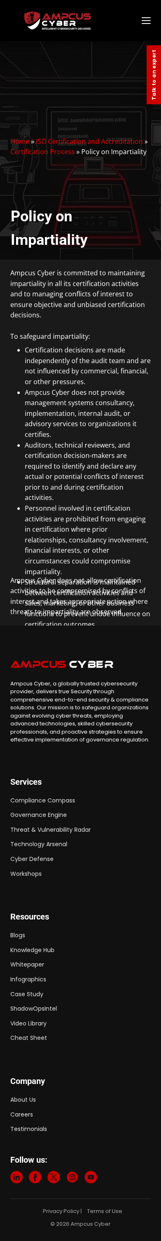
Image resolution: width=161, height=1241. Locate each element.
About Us (23, 1100)
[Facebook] (35, 1179)
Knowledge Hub (32, 950)
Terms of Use (104, 1211)
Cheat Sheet (28, 1038)
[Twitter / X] (53, 1179)
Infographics (28, 979)
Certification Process (42, 151)
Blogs (17, 935)
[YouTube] (91, 1179)
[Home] (79, 20)
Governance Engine (38, 815)
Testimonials (28, 1129)
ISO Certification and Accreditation (89, 141)
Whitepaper (27, 964)
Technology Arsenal (38, 844)
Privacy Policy (61, 1211)
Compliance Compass (42, 800)
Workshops (26, 874)
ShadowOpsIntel (33, 1008)
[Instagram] (72, 1179)
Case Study (26, 994)
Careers (21, 1114)
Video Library (28, 1023)
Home (19, 141)
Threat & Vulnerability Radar (50, 830)
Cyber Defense (32, 859)
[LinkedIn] (16, 1179)
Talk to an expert (153, 74)
